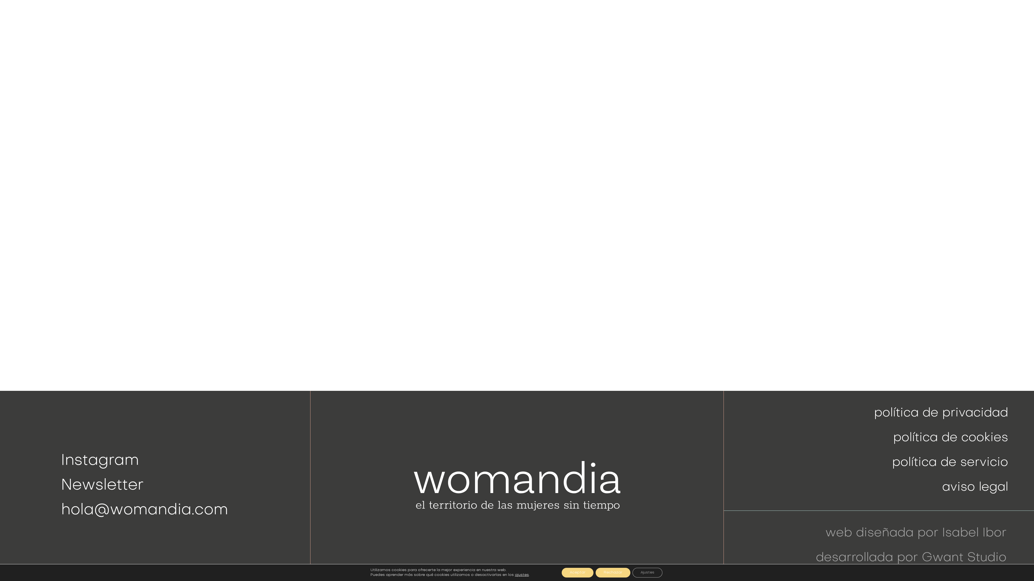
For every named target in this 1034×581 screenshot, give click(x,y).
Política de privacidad (941, 413)
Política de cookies (950, 438)
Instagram (100, 461)
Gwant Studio (964, 558)
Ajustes (647, 572)
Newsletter (102, 485)
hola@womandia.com (144, 510)
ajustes (522, 575)
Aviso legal (975, 487)
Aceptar (577, 572)
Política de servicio (950, 463)
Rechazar (613, 572)
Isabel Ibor (974, 533)
